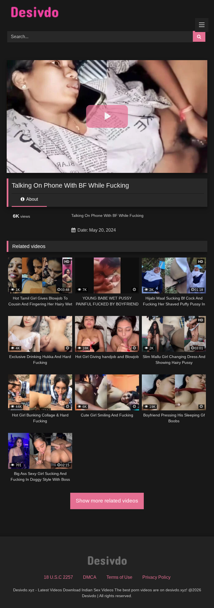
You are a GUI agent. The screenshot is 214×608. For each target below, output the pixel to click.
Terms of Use (119, 577)
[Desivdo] (107, 13)
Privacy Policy (156, 577)
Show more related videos (107, 501)
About (31, 199)
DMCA (89, 577)
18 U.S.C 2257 (58, 577)
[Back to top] (197, 591)
